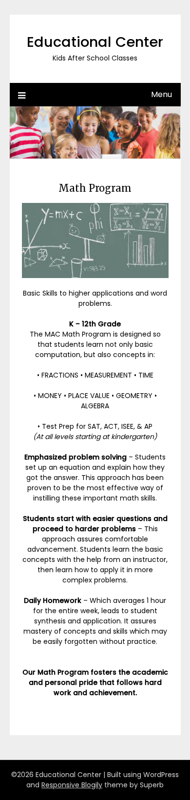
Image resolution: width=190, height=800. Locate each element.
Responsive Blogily (71, 785)
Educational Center (95, 42)
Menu (161, 94)
